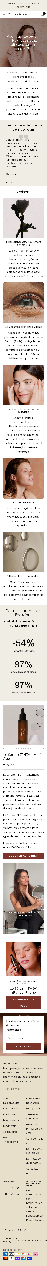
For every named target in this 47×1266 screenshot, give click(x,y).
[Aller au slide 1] (6, 178)
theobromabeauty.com (33, 1236)
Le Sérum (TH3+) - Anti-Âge (22, 753)
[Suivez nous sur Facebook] (6, 1185)
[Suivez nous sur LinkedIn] (18, 1190)
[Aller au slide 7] (28, 745)
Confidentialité (34, 1137)
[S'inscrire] (40, 1085)
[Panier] (42, 11)
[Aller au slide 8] (30, 745)
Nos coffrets (10, 1111)
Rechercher (33, 1099)
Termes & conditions (32, 1113)
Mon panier (33, 1105)
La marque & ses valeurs (34, 1147)
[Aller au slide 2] (16, 745)
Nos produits (11, 1099)
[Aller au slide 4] (21, 745)
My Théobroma (10, 1136)
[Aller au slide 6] (25, 745)
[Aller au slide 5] (23, 745)
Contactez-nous (32, 1167)
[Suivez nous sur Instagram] (12, 1185)
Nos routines (11, 1105)
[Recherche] (9, 11)
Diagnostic (9, 1122)
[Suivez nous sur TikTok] (12, 1190)
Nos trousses (11, 1116)
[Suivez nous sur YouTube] (6, 1190)
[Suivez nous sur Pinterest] (18, 1185)
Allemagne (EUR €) (16, 1226)
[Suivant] (43, 745)
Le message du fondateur (34, 1157)
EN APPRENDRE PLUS (23, 999)
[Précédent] (4, 745)
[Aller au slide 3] (11, 178)
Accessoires (10, 1128)
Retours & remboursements (34, 1125)
